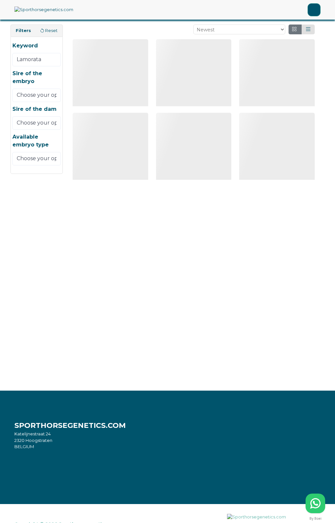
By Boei (315, 518)
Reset (51, 30)
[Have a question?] (315, 503)
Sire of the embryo (27, 77)
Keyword (25, 45)
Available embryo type (30, 141)
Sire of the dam (34, 109)
